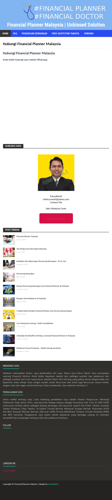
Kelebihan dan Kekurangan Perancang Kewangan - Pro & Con (41, 261)
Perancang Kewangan (25, 274)
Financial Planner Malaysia (27, 236)
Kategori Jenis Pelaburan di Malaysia (31, 299)
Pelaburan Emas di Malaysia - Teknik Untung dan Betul (38, 348)
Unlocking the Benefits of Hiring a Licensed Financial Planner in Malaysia (45, 336)
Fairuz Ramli (9, 471)
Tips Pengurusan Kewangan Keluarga (31, 249)
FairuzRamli (53, 484)
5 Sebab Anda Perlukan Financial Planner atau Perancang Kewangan (44, 311)
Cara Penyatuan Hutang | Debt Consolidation (34, 323)
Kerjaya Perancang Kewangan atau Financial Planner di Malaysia (42, 286)
